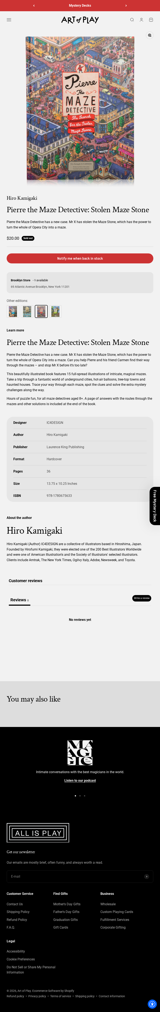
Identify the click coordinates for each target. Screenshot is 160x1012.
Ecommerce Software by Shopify (53, 990)
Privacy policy (37, 996)
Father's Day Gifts (66, 912)
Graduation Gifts (65, 920)
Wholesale (108, 904)
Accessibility (16, 951)
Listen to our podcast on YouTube (80, 5)
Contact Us (15, 904)
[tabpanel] (80, 637)
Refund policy (15, 996)
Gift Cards (60, 927)
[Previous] (34, 5)
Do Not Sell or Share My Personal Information (31, 970)
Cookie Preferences (21, 959)
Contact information (112, 996)
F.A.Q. (11, 927)
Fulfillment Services (114, 920)
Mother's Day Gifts (66, 904)
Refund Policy (17, 920)
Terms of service (60, 996)
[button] (155, 506)
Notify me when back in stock (80, 258)
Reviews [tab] (19, 599)
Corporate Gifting (113, 927)
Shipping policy (85, 996)
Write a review (142, 598)
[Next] (126, 5)
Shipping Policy (18, 912)
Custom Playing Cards (116, 912)
